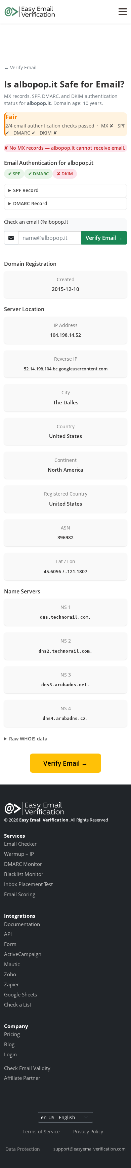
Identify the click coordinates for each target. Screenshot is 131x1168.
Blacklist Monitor (23, 874)
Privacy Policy (88, 1131)
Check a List (17, 1004)
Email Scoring (19, 894)
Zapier (11, 984)
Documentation (22, 924)
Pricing (12, 1034)
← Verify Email (20, 67)
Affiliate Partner (22, 1077)
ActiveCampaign (22, 954)
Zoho (10, 974)
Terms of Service (41, 1131)
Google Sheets (20, 994)
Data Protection (22, 1149)
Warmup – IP (19, 853)
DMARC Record (30, 203)
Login (10, 1054)
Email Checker (20, 843)
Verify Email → (104, 238)
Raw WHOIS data (28, 738)
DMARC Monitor (23, 864)
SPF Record (26, 190)
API (8, 933)
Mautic (12, 964)
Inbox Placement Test (28, 884)
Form (10, 944)
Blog (9, 1044)
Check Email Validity (27, 1068)
